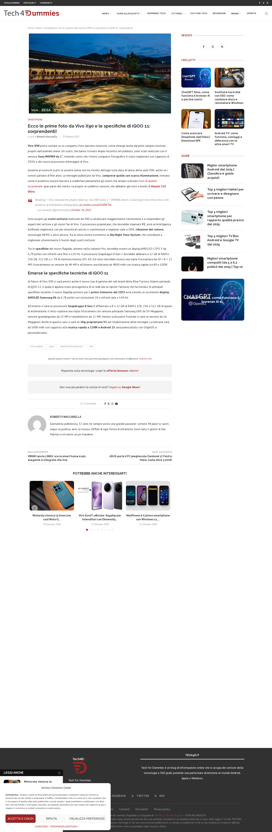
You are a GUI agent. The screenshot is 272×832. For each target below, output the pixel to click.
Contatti (124, 809)
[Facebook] (259, 3)
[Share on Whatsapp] (112, 403)
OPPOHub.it (29, 3)
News (105, 13)
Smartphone (50, 28)
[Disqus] (100, 588)
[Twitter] (263, 3)
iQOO (51, 346)
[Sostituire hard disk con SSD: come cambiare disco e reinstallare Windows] (229, 78)
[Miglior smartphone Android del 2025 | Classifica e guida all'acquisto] (192, 170)
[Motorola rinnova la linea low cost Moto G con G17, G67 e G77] (52, 495)
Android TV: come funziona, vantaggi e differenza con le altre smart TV (228, 139)
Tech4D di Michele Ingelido (169, 815)
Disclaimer (141, 809)
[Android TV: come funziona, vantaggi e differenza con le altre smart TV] (229, 119)
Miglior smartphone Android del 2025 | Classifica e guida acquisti (222, 172)
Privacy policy (162, 809)
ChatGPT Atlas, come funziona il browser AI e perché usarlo (195, 96)
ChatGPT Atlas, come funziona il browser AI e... (212, 300)
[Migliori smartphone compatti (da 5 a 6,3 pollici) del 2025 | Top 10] (192, 264)
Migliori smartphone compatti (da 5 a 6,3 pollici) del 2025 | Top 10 (225, 263)
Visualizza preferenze (87, 818)
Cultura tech (198, 13)
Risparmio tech (156, 13)
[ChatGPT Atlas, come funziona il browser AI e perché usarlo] (196, 78)
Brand (235, 13)
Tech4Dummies (12, 3)
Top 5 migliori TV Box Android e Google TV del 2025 (223, 240)
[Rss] (267, 3)
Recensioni (219, 13)
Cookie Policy (41, 826)
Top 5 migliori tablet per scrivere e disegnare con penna (225, 194)
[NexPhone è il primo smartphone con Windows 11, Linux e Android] (148, 495)
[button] (34, 508)
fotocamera (36, 346)
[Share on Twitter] (108, 403)
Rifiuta (51, 818)
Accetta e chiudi (20, 818)
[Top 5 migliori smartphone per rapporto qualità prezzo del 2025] (192, 217)
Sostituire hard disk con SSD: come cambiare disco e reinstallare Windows (229, 98)
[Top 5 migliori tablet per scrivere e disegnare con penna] (192, 195)
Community (46, 3)
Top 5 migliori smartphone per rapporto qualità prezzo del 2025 (225, 218)
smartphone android (71, 346)
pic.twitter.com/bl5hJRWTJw (95, 205)
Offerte (251, 13)
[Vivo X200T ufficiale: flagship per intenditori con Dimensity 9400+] (100, 495)
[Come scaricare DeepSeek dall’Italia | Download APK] (196, 119)
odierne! (123, 370)
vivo (91, 346)
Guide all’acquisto (128, 13)
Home (31, 28)
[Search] (266, 13)
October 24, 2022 (81, 210)
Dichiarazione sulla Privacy (64, 826)
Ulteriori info (145, 358)
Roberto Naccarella (47, 136)
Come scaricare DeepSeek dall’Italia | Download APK (195, 137)
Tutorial (176, 13)
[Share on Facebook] (105, 403)
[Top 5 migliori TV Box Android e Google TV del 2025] (192, 241)
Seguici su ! (124, 387)
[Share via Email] (116, 403)
